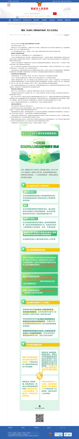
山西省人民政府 (16, 1)
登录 (56, 1)
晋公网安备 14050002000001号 (23, 435)
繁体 (65, 1)
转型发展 (36, 16)
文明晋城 (40, 16)
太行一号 (44, 16)
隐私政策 (28, 432)
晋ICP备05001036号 (11, 435)
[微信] (54, 1)
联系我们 (14, 432)
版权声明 (24, 432)
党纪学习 (32, 16)
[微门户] (52, 1)
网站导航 (19, 432)
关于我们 (9, 432)
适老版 (62, 1)
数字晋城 (48, 16)
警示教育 (27, 16)
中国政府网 (10, 1)
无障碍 (59, 1)
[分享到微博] (65, 35)
